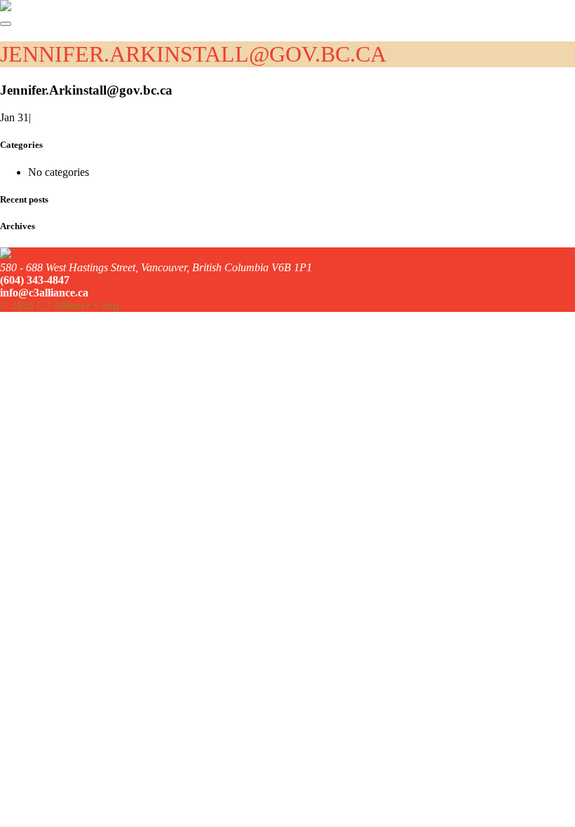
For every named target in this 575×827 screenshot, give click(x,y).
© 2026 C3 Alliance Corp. (61, 305)
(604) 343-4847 (34, 280)
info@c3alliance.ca (44, 293)
